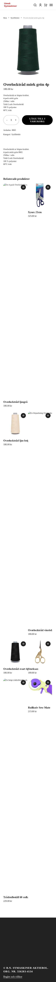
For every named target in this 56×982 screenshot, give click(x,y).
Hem (5, 18)
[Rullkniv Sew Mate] (40, 690)
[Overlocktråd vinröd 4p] (40, 518)
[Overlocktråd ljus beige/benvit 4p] (15, 423)
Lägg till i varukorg (37, 120)
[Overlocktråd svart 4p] (15, 652)
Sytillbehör (15, 18)
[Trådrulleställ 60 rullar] (15, 785)
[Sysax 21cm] (40, 195)
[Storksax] (40, 652)
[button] (35, 5)
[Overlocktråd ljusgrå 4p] (15, 290)
